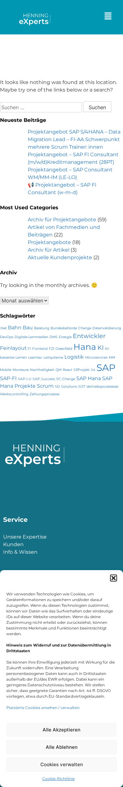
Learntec (35, 357)
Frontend (40, 349)
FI (29, 349)
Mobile (5, 370)
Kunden (13, 544)
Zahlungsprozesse (44, 394)
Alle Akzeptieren (61, 730)
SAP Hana (88, 378)
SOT (81, 387)
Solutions (69, 387)
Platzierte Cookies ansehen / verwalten (42, 707)
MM (112, 357)
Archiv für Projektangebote (62, 220)
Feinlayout (13, 348)
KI (100, 347)
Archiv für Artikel (48, 250)
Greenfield (64, 349)
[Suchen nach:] (41, 107)
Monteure (21, 370)
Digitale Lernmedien (31, 337)
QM (59, 370)
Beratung (41, 328)
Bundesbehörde (63, 328)
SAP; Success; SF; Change (53, 379)
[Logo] (35, 24)
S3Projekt (81, 370)
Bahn (14, 328)
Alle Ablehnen (62, 747)
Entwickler (89, 336)
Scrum (45, 386)
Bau (28, 328)
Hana (84, 347)
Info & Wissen (20, 552)
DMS (54, 337)
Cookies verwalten (61, 764)
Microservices (96, 357)
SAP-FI (8, 378)
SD (57, 387)
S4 (93, 370)
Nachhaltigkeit (42, 370)
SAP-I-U (24, 379)
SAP (106, 367)
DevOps (6, 337)
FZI (51, 349)
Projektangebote (49, 242)
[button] (113, 578)
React (67, 370)
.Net (3, 328)
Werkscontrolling (14, 394)
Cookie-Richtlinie (58, 778)
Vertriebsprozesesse (102, 387)
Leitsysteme (53, 357)
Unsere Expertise (25, 537)
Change (84, 328)
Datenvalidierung (106, 328)
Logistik (74, 357)
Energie (65, 337)
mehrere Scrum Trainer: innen (65, 147)
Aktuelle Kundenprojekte (60, 257)
